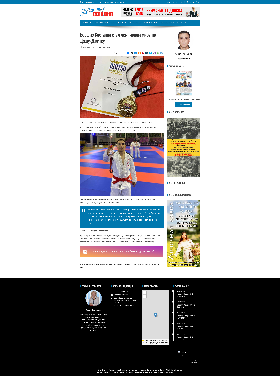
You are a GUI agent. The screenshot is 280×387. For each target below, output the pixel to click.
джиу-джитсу (106, 264)
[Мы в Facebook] (182, 2)
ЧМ (82, 267)
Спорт (143, 264)
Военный (96, 264)
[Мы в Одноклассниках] (196, 2)
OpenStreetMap (155, 340)
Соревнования (134, 264)
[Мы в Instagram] (187, 2)
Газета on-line (117, 23)
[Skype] (150, 53)
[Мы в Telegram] (193, 2)
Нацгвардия (123, 264)
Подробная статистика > (194, 361)
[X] (132, 53)
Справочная (166, 23)
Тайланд (150, 264)
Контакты (120, 2)
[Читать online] (183, 83)
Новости (87, 23)
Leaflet (146, 340)
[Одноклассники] (139, 53)
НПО (178, 23)
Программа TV (134, 23)
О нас (100, 2)
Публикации (101, 23)
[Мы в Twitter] (184, 2)
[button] (155, 315)
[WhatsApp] (158, 53)
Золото (115, 264)
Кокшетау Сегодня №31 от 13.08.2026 (186, 305)
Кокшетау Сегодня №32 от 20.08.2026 (186, 295)
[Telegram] (161, 53)
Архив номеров (184, 104)
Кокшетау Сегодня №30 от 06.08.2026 (186, 316)
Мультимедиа (150, 23)
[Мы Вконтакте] (190, 2)
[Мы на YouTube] (199, 2)
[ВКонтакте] (128, 53)
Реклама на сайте (110, 2)
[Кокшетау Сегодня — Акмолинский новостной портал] (96, 12)
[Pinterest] (143, 53)
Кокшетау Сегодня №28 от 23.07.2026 (186, 338)
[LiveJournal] (146, 53)
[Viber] (154, 53)
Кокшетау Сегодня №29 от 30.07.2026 (186, 327)
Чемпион (158, 264)
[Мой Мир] (135, 53)
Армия (89, 264)
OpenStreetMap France (159, 344)
